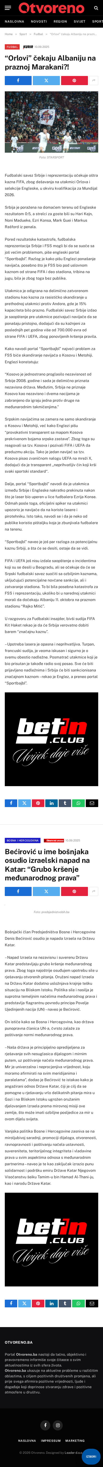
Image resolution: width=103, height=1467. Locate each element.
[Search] (95, 7)
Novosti (39, 21)
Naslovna (14, 21)
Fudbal (12, 46)
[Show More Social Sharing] (93, 80)
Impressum (51, 1440)
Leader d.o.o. (74, 1452)
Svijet (79, 21)
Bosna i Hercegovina (23, 840)
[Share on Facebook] (18, 80)
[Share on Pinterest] (74, 80)
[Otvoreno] (51, 8)
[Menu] (8, 7)
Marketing (75, 1440)
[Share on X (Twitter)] (46, 80)
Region (60, 21)
